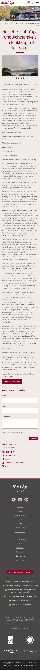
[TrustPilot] (29, 651)
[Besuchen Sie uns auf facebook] (13, 500)
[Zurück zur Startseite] (9, 3)
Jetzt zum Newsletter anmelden (20, 572)
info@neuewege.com (20, 628)
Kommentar (6, 417)
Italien (7, 459)
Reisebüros (20, 552)
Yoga (6, 466)
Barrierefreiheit (20, 532)
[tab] (16, 78)
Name (4, 396)
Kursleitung (20, 548)
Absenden (33, 438)
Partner (20, 543)
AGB (20, 523)
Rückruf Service (20, 515)
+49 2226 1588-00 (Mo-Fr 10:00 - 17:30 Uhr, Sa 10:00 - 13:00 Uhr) (20, 618)
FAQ (20, 519)
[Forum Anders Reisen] (10, 640)
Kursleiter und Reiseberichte (14, 463)
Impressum (20, 560)
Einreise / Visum (20, 527)
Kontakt (20, 511)
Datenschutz (20, 556)
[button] (37, 3)
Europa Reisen (10, 455)
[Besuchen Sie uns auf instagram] (20, 500)
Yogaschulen (20, 539)
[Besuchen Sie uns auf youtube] (26, 500)
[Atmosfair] (10, 651)
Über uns (20, 507)
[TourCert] (29, 640)
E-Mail (4, 406)
